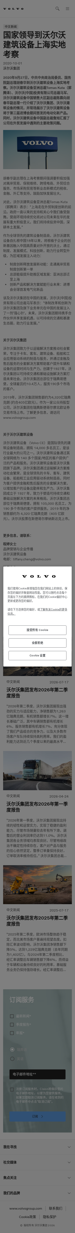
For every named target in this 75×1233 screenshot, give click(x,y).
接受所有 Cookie (37, 630)
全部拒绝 (37, 642)
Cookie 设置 (38, 655)
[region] (37, 616)
